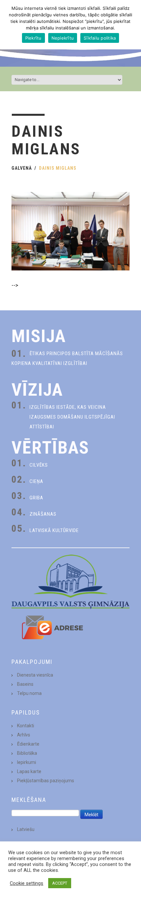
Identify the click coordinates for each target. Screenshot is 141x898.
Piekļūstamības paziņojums (45, 780)
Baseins (25, 684)
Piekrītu (33, 38)
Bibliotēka (27, 753)
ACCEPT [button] (59, 883)
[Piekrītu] (133, 25)
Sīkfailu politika (100, 38)
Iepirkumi (26, 762)
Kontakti (25, 725)
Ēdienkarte (28, 744)
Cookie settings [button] (26, 883)
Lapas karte (29, 771)
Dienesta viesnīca (35, 675)
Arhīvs (23, 734)
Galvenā (21, 168)
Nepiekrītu (62, 38)
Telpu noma (29, 693)
